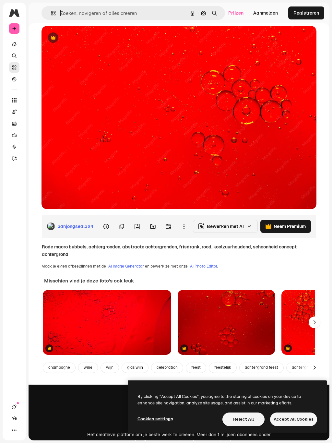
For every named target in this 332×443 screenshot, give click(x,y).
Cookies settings (155, 419)
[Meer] (14, 430)
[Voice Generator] (14, 147)
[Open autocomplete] (51, 13)
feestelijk (222, 367)
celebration (167, 367)
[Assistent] (14, 158)
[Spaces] (14, 112)
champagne (59, 367)
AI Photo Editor (203, 266)
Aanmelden (265, 13)
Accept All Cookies (294, 419)
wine (88, 367)
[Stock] (14, 67)
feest (196, 367)
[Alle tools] (14, 100)
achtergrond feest (261, 367)
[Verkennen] (14, 79)
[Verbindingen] (14, 406)
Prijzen (235, 13)
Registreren (306, 13)
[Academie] (14, 418)
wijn (109, 367)
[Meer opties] (183, 226)
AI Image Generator (126, 266)
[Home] (14, 44)
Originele (84, 38)
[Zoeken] (14, 56)
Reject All (243, 419)
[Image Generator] (14, 123)
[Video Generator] (14, 135)
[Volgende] (314, 322)
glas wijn (135, 367)
